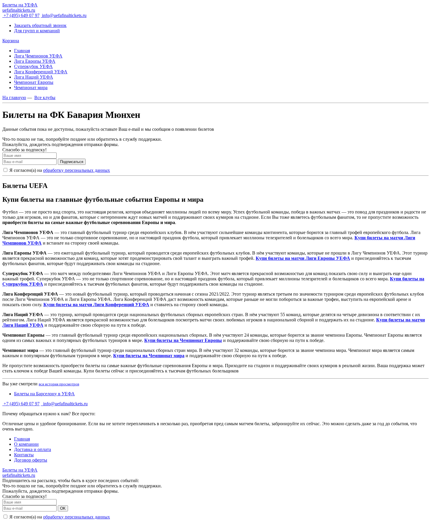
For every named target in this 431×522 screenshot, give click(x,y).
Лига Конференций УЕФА (40, 71)
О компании (26, 444)
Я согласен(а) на (59, 170)
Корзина (10, 40)
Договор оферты (30, 459)
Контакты (24, 454)
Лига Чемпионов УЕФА (38, 55)
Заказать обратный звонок (40, 25)
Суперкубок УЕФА (33, 66)
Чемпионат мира (30, 87)
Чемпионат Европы (33, 82)
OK (63, 508)
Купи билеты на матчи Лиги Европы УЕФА (303, 258)
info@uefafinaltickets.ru (63, 15)
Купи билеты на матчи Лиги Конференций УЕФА (96, 304)
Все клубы (44, 97)
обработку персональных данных (76, 170)
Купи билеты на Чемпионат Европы (183, 340)
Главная (22, 50)
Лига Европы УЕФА (34, 61)
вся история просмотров (59, 384)
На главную (14, 97)
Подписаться (71, 162)
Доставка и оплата (32, 449)
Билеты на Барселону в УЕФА (44, 393)
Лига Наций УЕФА (33, 76)
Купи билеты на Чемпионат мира (148, 355)
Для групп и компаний (37, 30)
